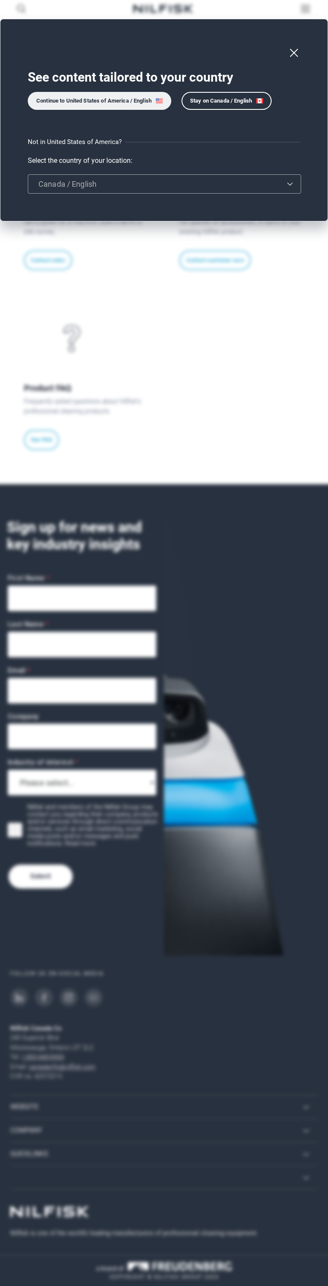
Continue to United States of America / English (94, 100)
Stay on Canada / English (221, 100)
